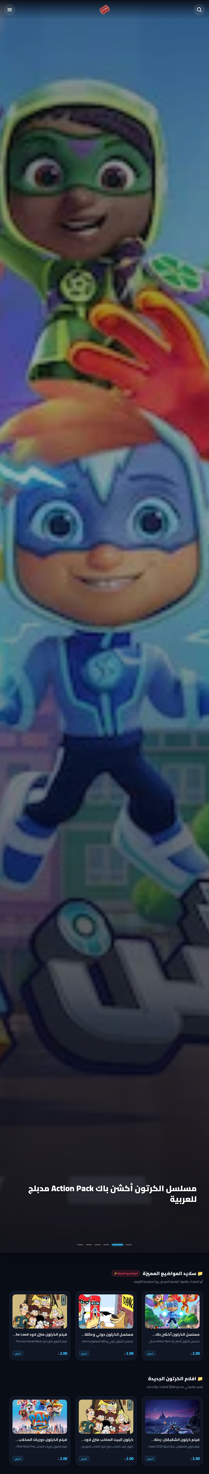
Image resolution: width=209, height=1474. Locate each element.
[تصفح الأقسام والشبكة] (9, 9)
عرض (150, 1353)
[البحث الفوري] (199, 9)
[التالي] (13, 1326)
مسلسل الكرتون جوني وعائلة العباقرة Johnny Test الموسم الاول (112, 1194)
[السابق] (195, 1326)
